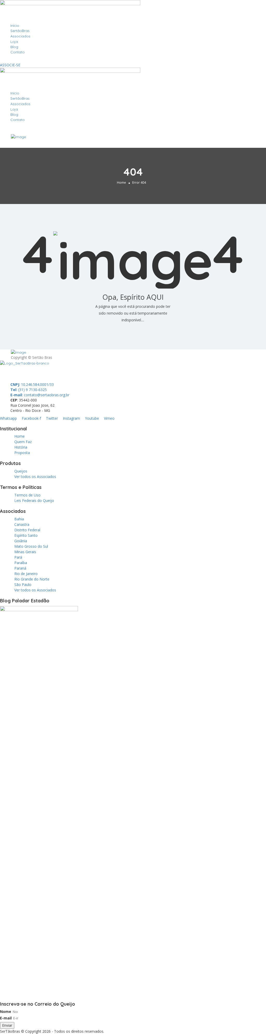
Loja (14, 41)
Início (14, 25)
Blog (14, 46)
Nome (5, 1011)
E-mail (6, 1018)
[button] (133, 59)
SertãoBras (20, 30)
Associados (20, 36)
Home (121, 182)
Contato (17, 52)
